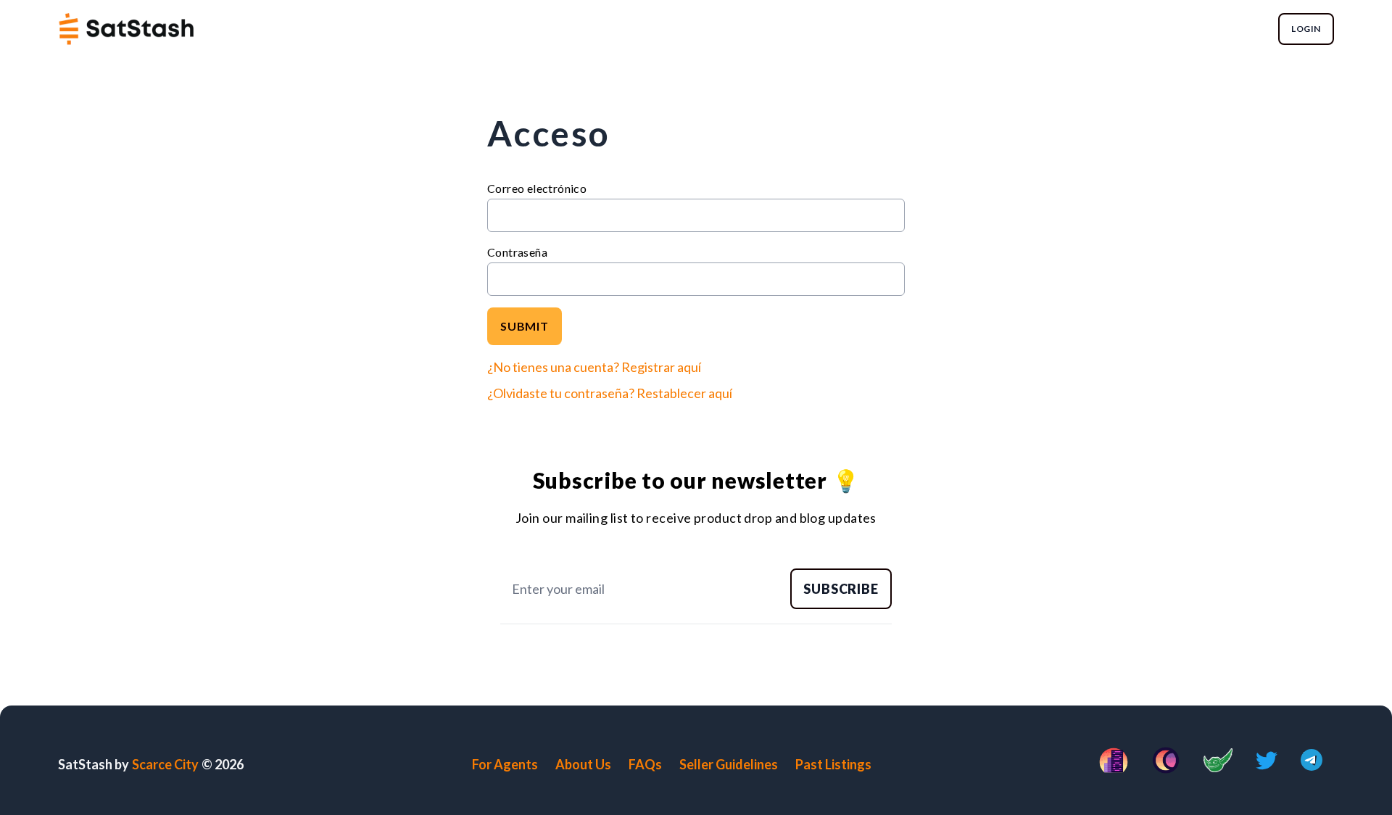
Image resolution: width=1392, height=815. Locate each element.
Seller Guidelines (728, 764)
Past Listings (833, 764)
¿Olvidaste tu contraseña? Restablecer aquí (609, 393)
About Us (583, 764)
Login (1306, 28)
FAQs (645, 764)
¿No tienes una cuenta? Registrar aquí (594, 367)
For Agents (505, 764)
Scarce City (165, 764)
